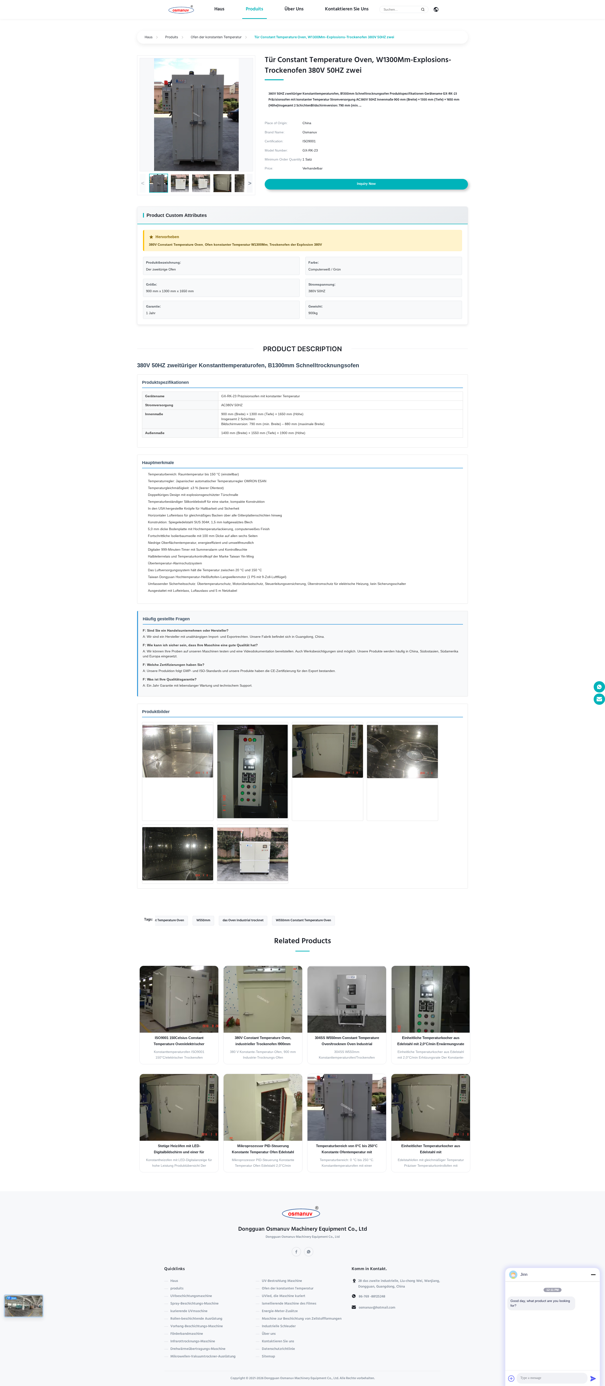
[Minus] (593, 1274)
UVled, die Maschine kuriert (283, 1296)
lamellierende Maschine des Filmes (289, 1304)
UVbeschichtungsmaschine (191, 1296)
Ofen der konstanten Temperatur (216, 37)
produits (254, 9)
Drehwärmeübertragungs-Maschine (197, 1349)
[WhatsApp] (308, 1251)
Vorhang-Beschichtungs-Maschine (196, 1326)
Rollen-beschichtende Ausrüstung (196, 1319)
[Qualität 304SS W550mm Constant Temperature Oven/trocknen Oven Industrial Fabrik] (346, 999)
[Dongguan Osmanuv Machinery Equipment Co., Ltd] (182, 9)
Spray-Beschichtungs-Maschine (194, 1304)
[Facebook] (296, 1251)
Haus (219, 9)
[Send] (593, 1378)
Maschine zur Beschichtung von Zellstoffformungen (301, 1319)
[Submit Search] (423, 9)
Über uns (294, 9)
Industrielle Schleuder (279, 1326)
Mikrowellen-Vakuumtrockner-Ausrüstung (203, 1357)
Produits (171, 37)
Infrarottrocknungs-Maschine (192, 1341)
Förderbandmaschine (186, 1334)
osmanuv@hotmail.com (377, 1307)
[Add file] (511, 1378)
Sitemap (268, 1357)
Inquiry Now (366, 184)
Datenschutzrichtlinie (278, 1349)
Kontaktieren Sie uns (347, 9)
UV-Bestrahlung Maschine (282, 1281)
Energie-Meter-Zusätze (280, 1311)
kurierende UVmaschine (188, 1311)
